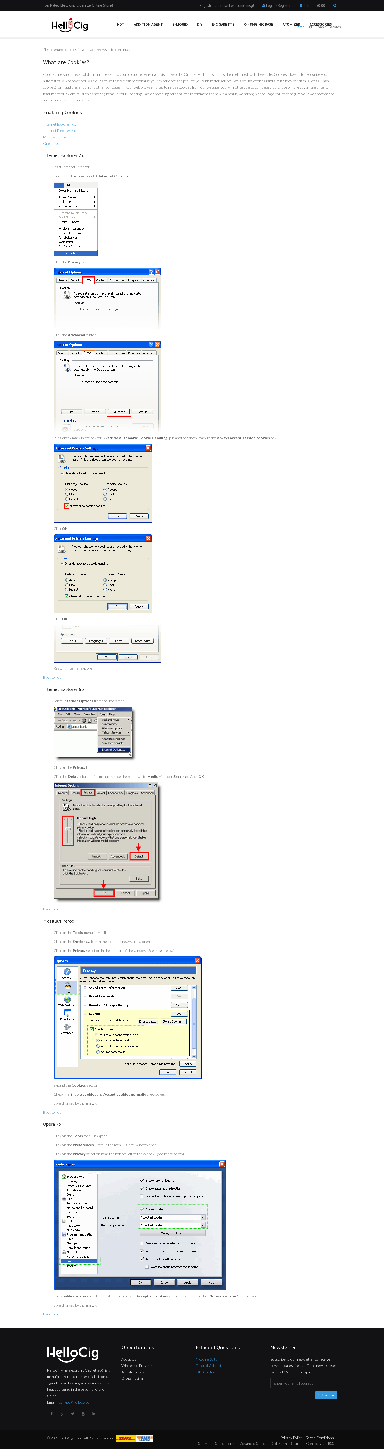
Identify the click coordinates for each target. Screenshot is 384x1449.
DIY (199, 24)
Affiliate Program (134, 1372)
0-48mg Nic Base (258, 24)
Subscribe (326, 1395)
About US (128, 1359)
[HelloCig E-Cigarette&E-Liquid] (69, 25)
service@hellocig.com (75, 1402)
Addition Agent (148, 24)
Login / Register (278, 5)
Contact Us (315, 1443)
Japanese (221, 5)
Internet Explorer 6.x (59, 130)
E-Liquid (180, 24)
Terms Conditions (320, 1437)
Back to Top (52, 677)
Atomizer (291, 24)
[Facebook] (52, 1413)
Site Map (204, 1443)
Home (300, 27)
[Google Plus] (62, 1413)
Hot (120, 24)
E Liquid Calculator (210, 1365)
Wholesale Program (137, 1365)
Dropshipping (132, 1378)
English (206, 5)
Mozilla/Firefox (54, 137)
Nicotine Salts (206, 1359)
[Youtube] (83, 1413)
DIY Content (206, 1372)
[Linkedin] (94, 1413)
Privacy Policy (291, 1437)
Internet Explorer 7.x (59, 124)
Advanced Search (253, 1443)
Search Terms (225, 1443)
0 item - (314, 5)
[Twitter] (73, 1413)
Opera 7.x (51, 143)
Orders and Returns (286, 1443)
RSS (331, 1443)
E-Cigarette (223, 24)
